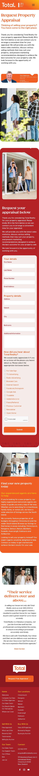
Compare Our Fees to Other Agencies (8, 699)
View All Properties (24, 727)
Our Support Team (8, 751)
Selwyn (20, 701)
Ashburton (21, 719)
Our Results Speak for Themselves (8, 708)
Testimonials (6, 736)
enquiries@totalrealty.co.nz (27, 753)
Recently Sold (6, 733)
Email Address (9, 286)
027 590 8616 (22, 80)
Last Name (8, 270)
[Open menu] (33, 5)
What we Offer (7, 730)
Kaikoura (21, 716)
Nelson (20, 704)
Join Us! (4, 760)
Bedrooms (7, 325)
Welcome (5, 695)
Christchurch (22, 695)
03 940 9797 (22, 749)
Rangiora (21, 698)
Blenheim (21, 707)
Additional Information (12, 333)
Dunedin (21, 710)
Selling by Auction (8, 739)
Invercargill (22, 713)
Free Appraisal (7, 727)
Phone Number (9, 278)
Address (7, 299)
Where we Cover (8, 712)
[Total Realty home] (13, 5)
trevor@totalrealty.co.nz (24, 81)
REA (3, 757)
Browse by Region (24, 730)
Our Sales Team (7, 703)
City (5, 316)
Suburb (6, 308)
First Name (8, 262)
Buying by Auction (24, 733)
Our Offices (6, 754)
